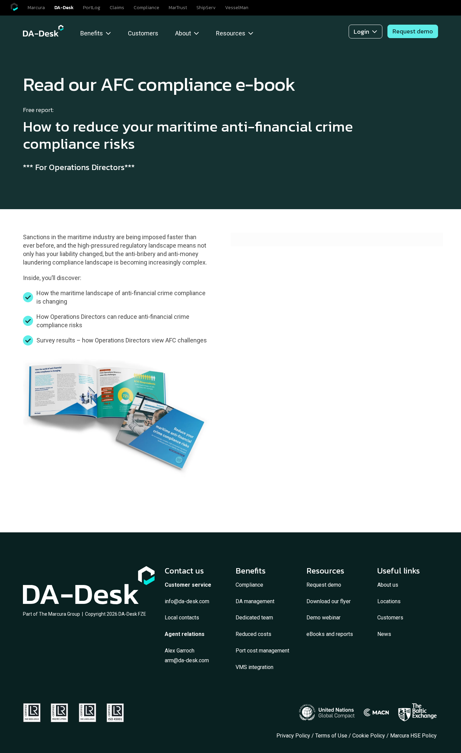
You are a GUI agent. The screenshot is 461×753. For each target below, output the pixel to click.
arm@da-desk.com (187, 660)
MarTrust (178, 7)
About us (387, 585)
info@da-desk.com (187, 601)
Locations (389, 601)
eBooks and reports (329, 634)
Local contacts (182, 617)
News (384, 634)
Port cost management (262, 650)
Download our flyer (328, 601)
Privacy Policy (293, 735)
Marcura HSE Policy (414, 735)
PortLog (91, 7)
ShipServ (206, 7)
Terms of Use (331, 735)
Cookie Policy (368, 735)
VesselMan (236, 7)
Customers (390, 617)
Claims (117, 7)
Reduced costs (253, 634)
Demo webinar (323, 617)
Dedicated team (254, 617)
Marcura (36, 7)
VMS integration (254, 667)
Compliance (146, 7)
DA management (255, 601)
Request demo (323, 585)
